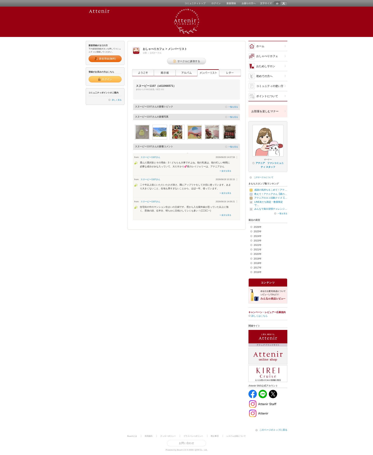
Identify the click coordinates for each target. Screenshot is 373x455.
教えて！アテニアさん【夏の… (270, 194)
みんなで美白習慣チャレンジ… (270, 209)
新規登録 (231, 3)
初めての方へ (264, 76)
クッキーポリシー (168, 436)
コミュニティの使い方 (269, 86)
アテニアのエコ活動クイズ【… (270, 197)
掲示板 (165, 72)
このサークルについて (263, 177)
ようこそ (143, 72)
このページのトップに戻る (273, 430)
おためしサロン (265, 66)
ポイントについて (267, 96)
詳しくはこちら (259, 316)
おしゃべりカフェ (267, 56)
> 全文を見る (225, 171)
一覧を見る (233, 107)
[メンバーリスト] (208, 72)
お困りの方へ (249, 3)
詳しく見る (117, 100)
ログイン (216, 3)
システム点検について (236, 436)
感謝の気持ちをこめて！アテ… (270, 189)
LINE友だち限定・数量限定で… (268, 203)
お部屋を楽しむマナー (265, 111)
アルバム (186, 72)
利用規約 (149, 436)
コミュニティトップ (195, 3)
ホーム (260, 46)
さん (150, 157)
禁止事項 (215, 436)
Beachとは (132, 436)
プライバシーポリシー (193, 436)
